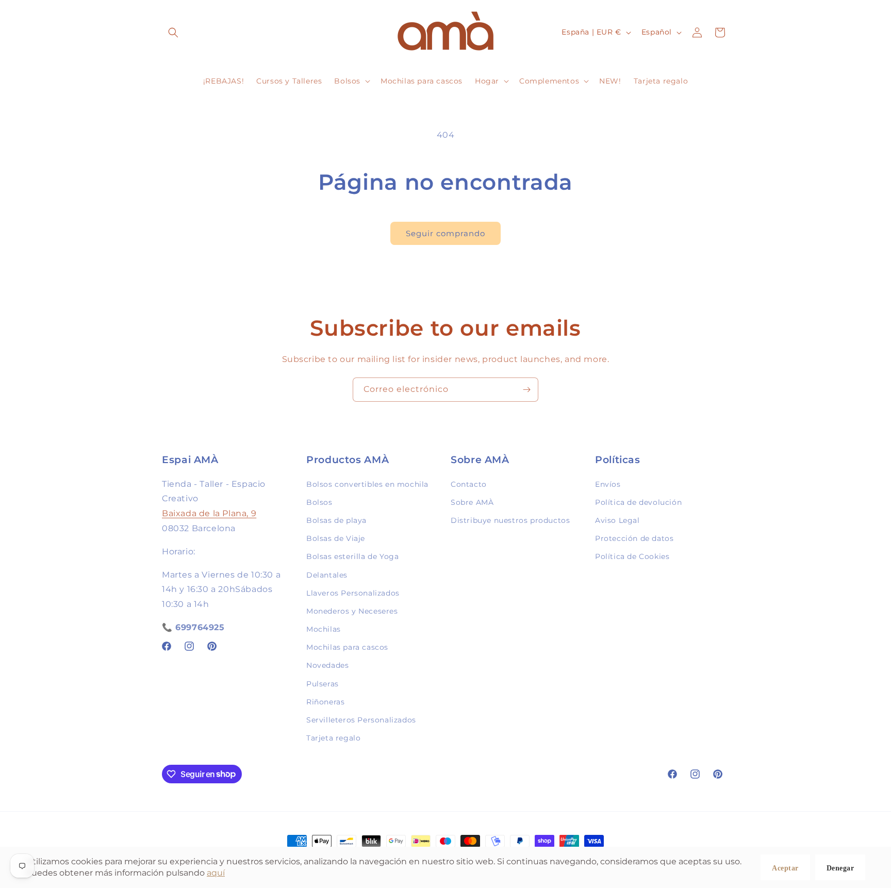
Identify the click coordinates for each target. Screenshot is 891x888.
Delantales (327, 574)
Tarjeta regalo (333, 737)
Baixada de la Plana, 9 (209, 513)
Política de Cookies (632, 556)
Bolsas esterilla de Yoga (352, 556)
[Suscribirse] (526, 389)
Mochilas (323, 628)
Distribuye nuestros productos (510, 519)
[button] (173, 32)
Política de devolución (638, 501)
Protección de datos (634, 537)
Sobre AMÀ (472, 501)
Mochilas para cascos (347, 646)
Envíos (608, 483)
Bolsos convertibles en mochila (367, 483)
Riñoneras (325, 701)
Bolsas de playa (336, 519)
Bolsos (319, 501)
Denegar (840, 868)
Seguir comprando (445, 233)
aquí (216, 873)
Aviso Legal (617, 519)
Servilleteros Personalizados (361, 719)
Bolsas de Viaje (335, 537)
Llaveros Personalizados (353, 592)
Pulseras (322, 683)
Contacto (469, 483)
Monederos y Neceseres (352, 610)
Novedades (327, 665)
